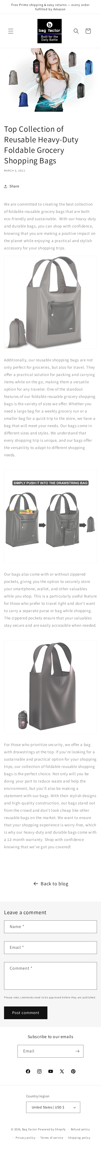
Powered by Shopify (52, 1129)
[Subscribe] (77, 1051)
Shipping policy (79, 1138)
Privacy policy (26, 1138)
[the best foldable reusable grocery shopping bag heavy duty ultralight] (50, 733)
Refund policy (80, 1129)
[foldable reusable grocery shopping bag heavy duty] (50, 348)
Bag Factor (29, 1129)
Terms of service (51, 1138)
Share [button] (14, 186)
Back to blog (54, 883)
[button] (11, 31)
